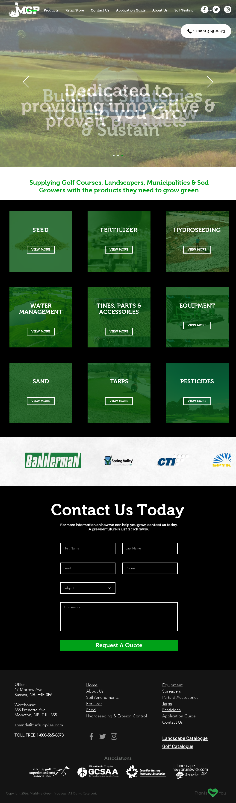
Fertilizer (94, 703)
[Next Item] (223, 460)
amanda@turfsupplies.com (39, 725)
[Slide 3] (114, 155)
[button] (51, 10)
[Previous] (26, 82)
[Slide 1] (118, 155)
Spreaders (171, 691)
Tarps (167, 703)
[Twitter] (102, 736)
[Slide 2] (122, 155)
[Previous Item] (13, 460)
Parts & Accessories (180, 697)
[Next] (210, 82)
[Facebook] (91, 736)
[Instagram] (113, 736)
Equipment (172, 684)
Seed (91, 709)
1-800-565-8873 (50, 735)
